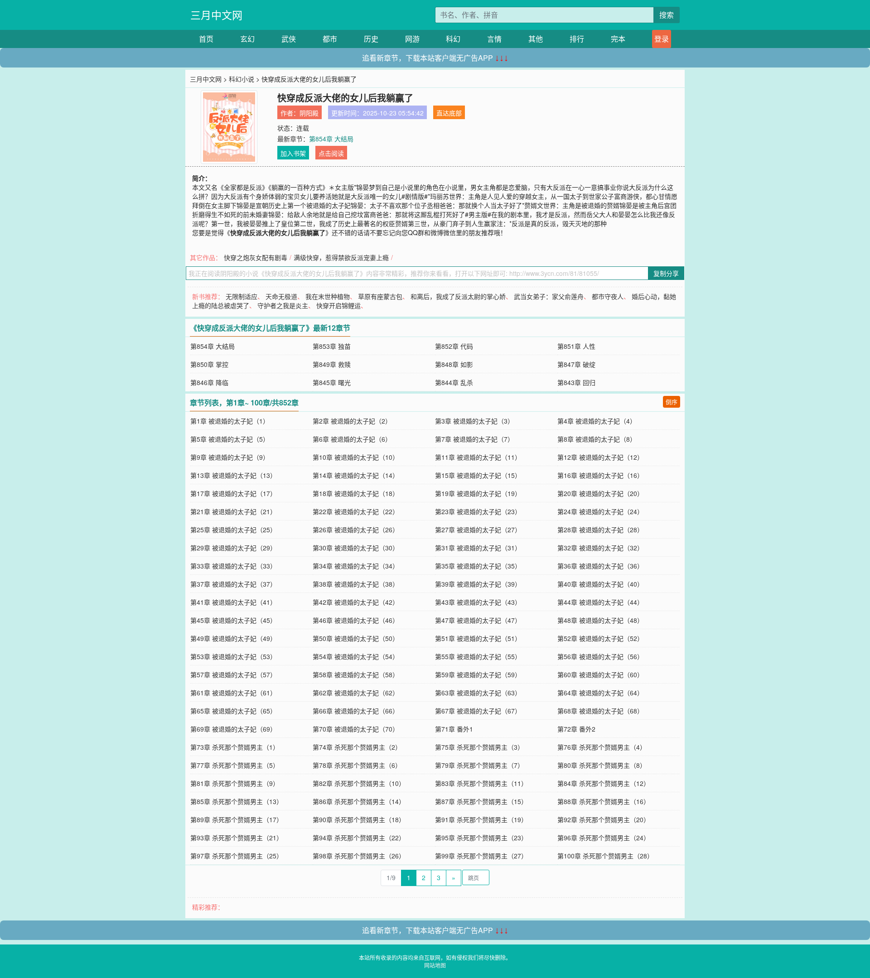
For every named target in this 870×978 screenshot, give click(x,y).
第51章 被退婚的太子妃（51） (478, 638)
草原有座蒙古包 (380, 296)
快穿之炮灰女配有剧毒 (255, 257)
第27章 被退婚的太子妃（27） (478, 529)
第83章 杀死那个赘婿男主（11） (481, 783)
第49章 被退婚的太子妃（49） (233, 638)
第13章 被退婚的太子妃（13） (233, 475)
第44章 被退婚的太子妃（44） (600, 602)
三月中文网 (216, 14)
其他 (535, 39)
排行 (577, 39)
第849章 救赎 (332, 364)
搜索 (666, 15)
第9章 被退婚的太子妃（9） (229, 457)
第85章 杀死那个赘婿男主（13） (236, 801)
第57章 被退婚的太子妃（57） (233, 674)
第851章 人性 (576, 346)
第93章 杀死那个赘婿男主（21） (236, 837)
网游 (412, 39)
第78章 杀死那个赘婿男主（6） (357, 765)
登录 (661, 39)
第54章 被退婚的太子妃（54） (356, 656)
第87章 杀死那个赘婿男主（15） (481, 801)
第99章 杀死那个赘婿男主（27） (481, 855)
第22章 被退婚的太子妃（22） (356, 511)
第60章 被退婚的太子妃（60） (600, 674)
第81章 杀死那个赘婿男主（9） (234, 783)
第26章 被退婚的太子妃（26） (356, 529)
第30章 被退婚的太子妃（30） (356, 547)
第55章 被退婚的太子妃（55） (478, 656)
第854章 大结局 (331, 138)
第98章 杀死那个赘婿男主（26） (359, 855)
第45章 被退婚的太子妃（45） (233, 620)
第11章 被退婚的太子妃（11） (478, 457)
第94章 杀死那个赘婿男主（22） (359, 837)
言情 (494, 39)
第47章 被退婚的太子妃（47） (478, 620)
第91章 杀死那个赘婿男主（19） (481, 819)
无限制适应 (241, 296)
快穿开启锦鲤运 (338, 305)
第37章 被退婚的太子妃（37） (233, 583)
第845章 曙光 (332, 382)
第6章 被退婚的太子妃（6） (352, 438)
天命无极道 (281, 296)
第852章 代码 (454, 346)
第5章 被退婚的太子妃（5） (229, 438)
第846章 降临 (209, 382)
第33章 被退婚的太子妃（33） (233, 565)
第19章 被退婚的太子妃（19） (478, 493)
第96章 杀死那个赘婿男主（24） (603, 837)
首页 (206, 39)
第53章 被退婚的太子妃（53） (233, 656)
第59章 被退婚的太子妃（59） (478, 674)
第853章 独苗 (332, 346)
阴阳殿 (309, 112)
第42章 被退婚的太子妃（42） (356, 602)
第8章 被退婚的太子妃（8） (596, 438)
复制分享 (666, 273)
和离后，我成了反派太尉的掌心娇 (458, 296)
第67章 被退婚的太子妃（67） (478, 710)
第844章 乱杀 (454, 382)
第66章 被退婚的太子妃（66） (356, 710)
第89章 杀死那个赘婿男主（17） (236, 819)
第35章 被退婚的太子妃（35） (478, 565)
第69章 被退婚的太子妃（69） (233, 728)
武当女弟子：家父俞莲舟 (549, 296)
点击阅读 (331, 153)
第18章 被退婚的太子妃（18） (356, 493)
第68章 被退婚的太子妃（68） (600, 710)
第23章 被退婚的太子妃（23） (478, 511)
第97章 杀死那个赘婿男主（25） (236, 855)
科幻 (453, 39)
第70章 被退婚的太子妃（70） (356, 728)
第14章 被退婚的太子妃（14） (356, 475)
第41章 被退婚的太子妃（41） (233, 602)
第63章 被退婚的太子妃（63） (478, 692)
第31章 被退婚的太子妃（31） (478, 547)
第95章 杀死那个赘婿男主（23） (481, 837)
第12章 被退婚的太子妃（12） (600, 457)
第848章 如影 (454, 364)
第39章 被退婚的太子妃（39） (478, 583)
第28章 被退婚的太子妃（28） (600, 529)
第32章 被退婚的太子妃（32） (600, 547)
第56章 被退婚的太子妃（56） (600, 656)
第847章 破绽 (576, 364)
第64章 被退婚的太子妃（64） (600, 692)
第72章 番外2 (576, 728)
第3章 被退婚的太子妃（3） (474, 420)
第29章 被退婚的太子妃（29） (233, 547)
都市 (330, 39)
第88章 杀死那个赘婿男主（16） (603, 801)
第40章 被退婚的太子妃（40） (600, 583)
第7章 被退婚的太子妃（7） (474, 438)
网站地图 (435, 965)
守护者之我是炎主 (282, 305)
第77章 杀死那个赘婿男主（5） (234, 765)
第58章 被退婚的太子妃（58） (356, 674)
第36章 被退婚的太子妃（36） (600, 565)
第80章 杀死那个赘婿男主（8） (601, 765)
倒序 (671, 401)
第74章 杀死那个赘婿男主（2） (357, 747)
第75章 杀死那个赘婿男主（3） (479, 747)
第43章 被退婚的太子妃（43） (478, 602)
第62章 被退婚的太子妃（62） (356, 692)
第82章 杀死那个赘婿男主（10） (359, 783)
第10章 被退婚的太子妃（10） (356, 457)
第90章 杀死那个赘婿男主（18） (359, 819)
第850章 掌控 (209, 364)
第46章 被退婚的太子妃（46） (356, 620)
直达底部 (449, 112)
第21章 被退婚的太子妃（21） (233, 511)
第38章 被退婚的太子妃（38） (356, 583)
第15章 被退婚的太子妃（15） (478, 475)
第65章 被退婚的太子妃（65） (233, 710)
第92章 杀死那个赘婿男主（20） (603, 819)
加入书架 (293, 153)
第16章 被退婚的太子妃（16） (600, 475)
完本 (618, 39)
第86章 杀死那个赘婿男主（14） (359, 801)
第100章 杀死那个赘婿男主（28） (605, 855)
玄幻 (247, 39)
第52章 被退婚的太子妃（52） (600, 638)
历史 (371, 39)
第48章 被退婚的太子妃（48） (600, 620)
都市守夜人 (608, 296)
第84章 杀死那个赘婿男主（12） (603, 783)
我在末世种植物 (327, 296)
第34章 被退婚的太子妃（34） (356, 565)
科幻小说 (241, 78)
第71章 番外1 (454, 728)
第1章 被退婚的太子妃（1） (229, 420)
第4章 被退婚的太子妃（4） (596, 420)
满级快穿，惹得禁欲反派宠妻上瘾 (341, 257)
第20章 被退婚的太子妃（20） (600, 493)
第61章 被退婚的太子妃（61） (233, 692)
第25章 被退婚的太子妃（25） (233, 529)
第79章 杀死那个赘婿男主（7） (479, 765)
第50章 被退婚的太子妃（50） (356, 638)
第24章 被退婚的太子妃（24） (600, 511)
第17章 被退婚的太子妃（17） (233, 493)
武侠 (288, 39)
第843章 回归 (576, 382)
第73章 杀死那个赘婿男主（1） (234, 747)
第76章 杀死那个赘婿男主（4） (601, 747)
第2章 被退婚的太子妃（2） (352, 420)
